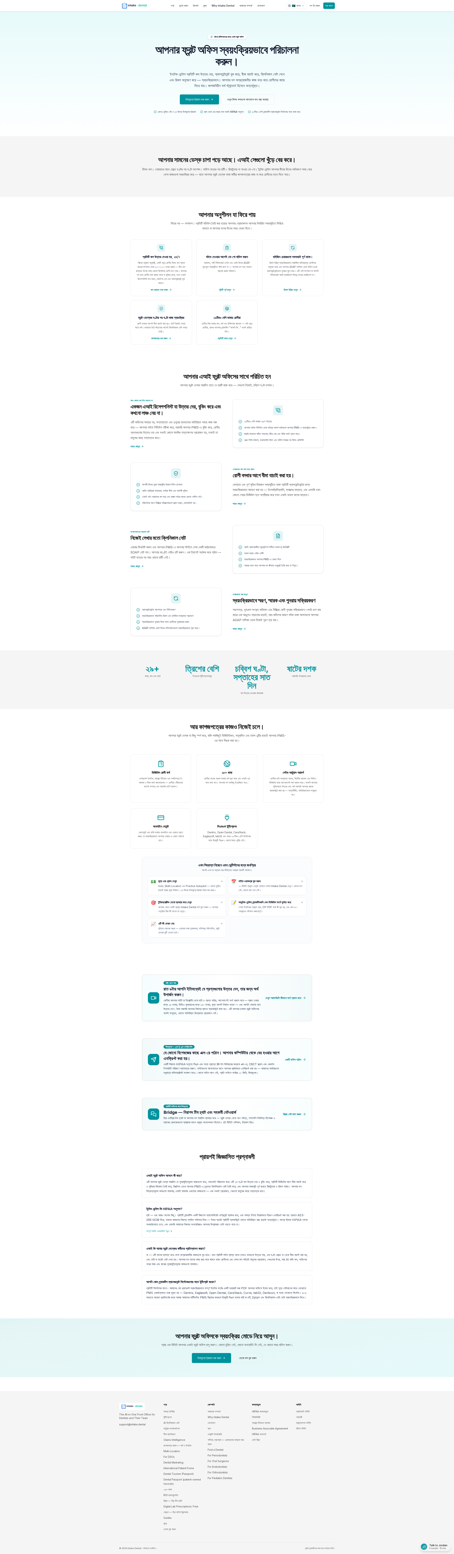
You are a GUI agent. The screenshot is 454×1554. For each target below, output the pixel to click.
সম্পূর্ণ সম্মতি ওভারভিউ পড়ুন (157, 1231)
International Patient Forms (179, 1468)
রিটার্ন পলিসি (301, 1428)
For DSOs (169, 1456)
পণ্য (172, 5)
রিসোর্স (195, 5)
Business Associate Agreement (270, 1428)
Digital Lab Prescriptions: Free (181, 1506)
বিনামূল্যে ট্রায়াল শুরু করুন (197, 99)
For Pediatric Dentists (220, 1478)
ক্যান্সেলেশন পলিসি (303, 1422)
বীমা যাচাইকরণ (169, 1434)
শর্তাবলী (299, 1417)
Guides (168, 1517)
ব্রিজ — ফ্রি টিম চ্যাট (173, 1500)
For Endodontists (217, 1466)
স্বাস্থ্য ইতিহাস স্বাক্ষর (261, 1422)
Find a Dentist (215, 1449)
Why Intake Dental (223, 5)
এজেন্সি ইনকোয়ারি (215, 1434)
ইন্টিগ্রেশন (168, 1417)
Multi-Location (172, 1451)
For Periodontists (217, 1455)
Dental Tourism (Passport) (179, 1473)
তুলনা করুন (183, 5)
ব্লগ (209, 1428)
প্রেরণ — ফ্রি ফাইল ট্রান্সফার (176, 1512)
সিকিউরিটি (256, 1417)
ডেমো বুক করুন (170, 1529)
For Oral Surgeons (218, 1461)
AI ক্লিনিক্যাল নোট (171, 1422)
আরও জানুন (135, 446)
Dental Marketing (173, 1462)
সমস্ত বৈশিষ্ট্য (169, 1411)
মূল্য (205, 5)
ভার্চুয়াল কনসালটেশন (172, 1428)
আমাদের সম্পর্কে (245, 5)
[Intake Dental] (134, 5)
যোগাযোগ (261, 5)
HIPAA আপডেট (259, 1434)
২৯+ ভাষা (168, 1489)
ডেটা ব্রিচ (256, 1439)
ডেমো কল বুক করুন (247, 1358)
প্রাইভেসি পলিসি (303, 1411)
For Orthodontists (218, 1472)
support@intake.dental (132, 1424)
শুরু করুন (329, 5)
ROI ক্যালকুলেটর (171, 1495)
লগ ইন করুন (315, 5)
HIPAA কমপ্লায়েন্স (260, 1411)
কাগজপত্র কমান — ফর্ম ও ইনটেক (177, 1445)
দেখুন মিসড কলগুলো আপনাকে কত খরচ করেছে (247, 99)
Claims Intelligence (174, 1439)
